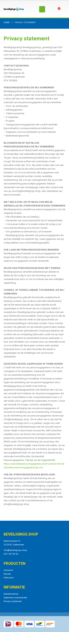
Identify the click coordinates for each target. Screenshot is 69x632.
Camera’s (8, 570)
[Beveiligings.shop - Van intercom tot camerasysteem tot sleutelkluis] (14, 9)
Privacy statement (13, 601)
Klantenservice (11, 594)
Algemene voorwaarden (15, 597)
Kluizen (7, 574)
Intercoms (9, 577)
